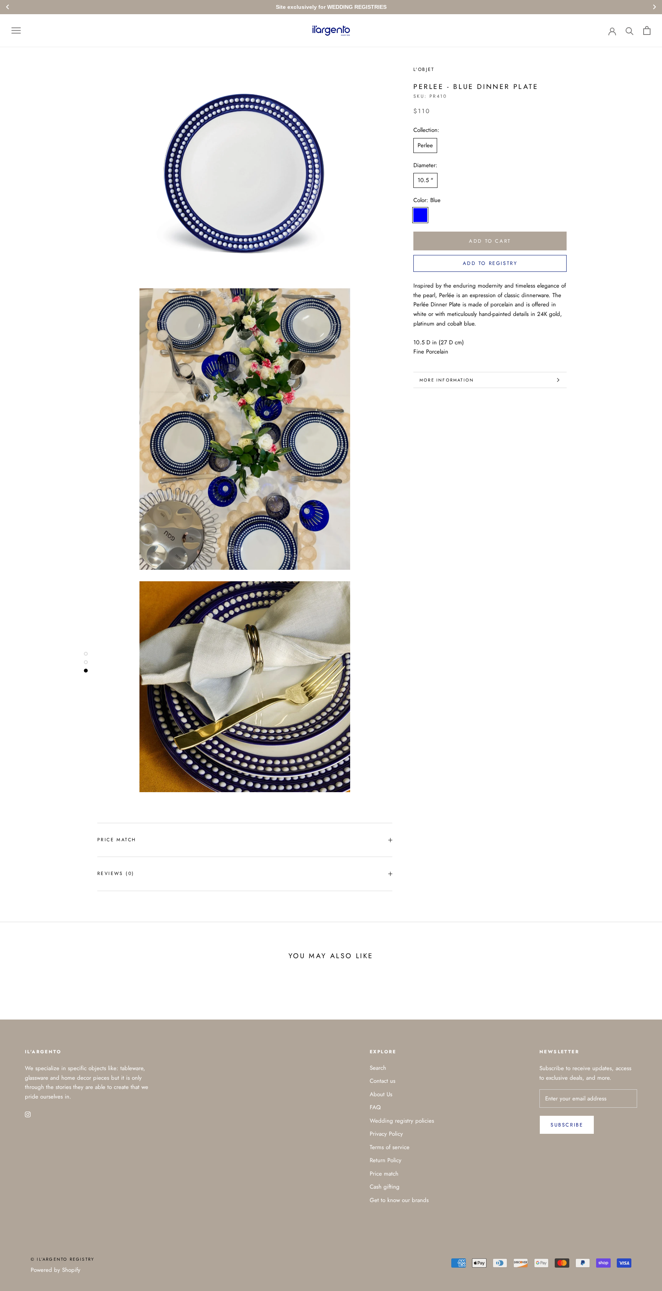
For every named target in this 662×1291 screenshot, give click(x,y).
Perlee (425, 145)
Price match (116, 839)
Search (378, 1068)
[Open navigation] (16, 30)
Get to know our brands (399, 1200)
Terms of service (390, 1147)
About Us (381, 1094)
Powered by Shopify (55, 1270)
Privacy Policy (386, 1134)
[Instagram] (28, 1114)
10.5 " (425, 180)
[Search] (630, 30)
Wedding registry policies (402, 1121)
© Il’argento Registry (62, 1259)
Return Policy (385, 1160)
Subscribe (567, 1124)
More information (446, 380)
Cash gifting (385, 1186)
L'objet (424, 69)
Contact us (382, 1081)
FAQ (375, 1107)
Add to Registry (490, 263)
